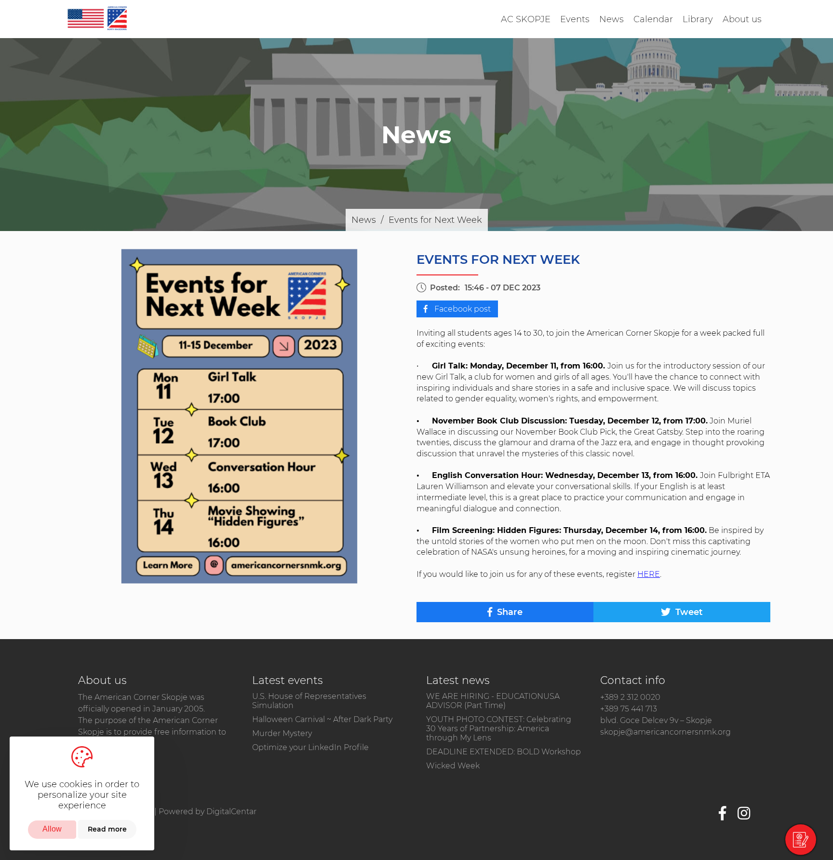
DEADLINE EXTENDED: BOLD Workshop (503, 751)
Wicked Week (453, 765)
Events (575, 19)
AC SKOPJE (526, 19)
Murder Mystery (282, 733)
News (611, 19)
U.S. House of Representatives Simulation (309, 701)
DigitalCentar (231, 811)
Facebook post (461, 309)
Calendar (653, 19)
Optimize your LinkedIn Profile (310, 747)
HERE (648, 574)
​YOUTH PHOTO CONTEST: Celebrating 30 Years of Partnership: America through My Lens (498, 728)
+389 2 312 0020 (630, 697)
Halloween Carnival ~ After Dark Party (322, 719)
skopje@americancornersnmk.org (665, 732)
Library (698, 19)
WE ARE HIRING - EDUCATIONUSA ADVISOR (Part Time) (493, 701)
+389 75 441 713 (628, 708)
